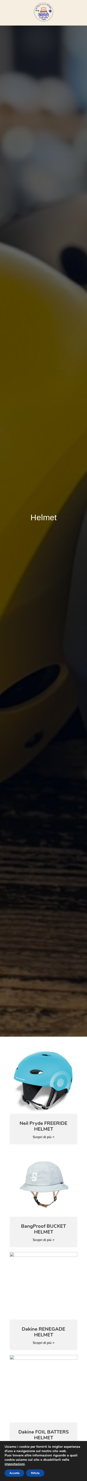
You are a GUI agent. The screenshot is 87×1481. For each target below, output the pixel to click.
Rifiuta (35, 1473)
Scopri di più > (43, 1137)
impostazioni (15, 1464)
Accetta (14, 1473)
